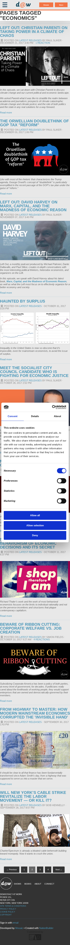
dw (23, 5)
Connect (49, 884)
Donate (46, 5)
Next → (59, 869)
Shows (17, 884)
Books (27, 884)
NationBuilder (46, 928)
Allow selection (35, 525)
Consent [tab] (12, 416)
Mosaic (19, 928)
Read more (6, 112)
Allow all (35, 515)
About (38, 884)
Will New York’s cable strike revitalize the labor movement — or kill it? (33, 796)
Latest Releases (30, 40)
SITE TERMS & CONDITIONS (13, 906)
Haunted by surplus (22, 301)
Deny (35, 535)
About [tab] (57, 416)
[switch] (61, 480)
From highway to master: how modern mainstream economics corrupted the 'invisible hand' (35, 713)
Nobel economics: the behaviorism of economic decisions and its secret (28, 543)
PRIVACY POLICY (8, 909)
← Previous (12, 869)
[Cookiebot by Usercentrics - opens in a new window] (52, 407)
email (15, 922)
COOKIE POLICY (7, 912)
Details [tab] (35, 416)
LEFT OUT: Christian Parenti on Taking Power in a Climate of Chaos (33, 32)
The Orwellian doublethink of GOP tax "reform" (34, 123)
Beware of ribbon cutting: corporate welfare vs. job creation (31, 628)
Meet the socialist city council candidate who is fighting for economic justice (34, 372)
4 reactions (42, 639)
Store (61, 5)
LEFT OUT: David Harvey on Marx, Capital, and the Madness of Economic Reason (33, 206)
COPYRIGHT (6, 915)
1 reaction (42, 42)
